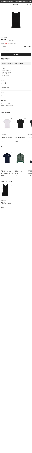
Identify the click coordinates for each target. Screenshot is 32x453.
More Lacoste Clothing (6, 103)
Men (2, 102)
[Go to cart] (30, 5)
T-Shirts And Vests (20, 102)
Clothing (12, 102)
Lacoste (3, 39)
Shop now (28, 147)
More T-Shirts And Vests (7, 105)
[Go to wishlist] (27, 5)
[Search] (4, 5)
